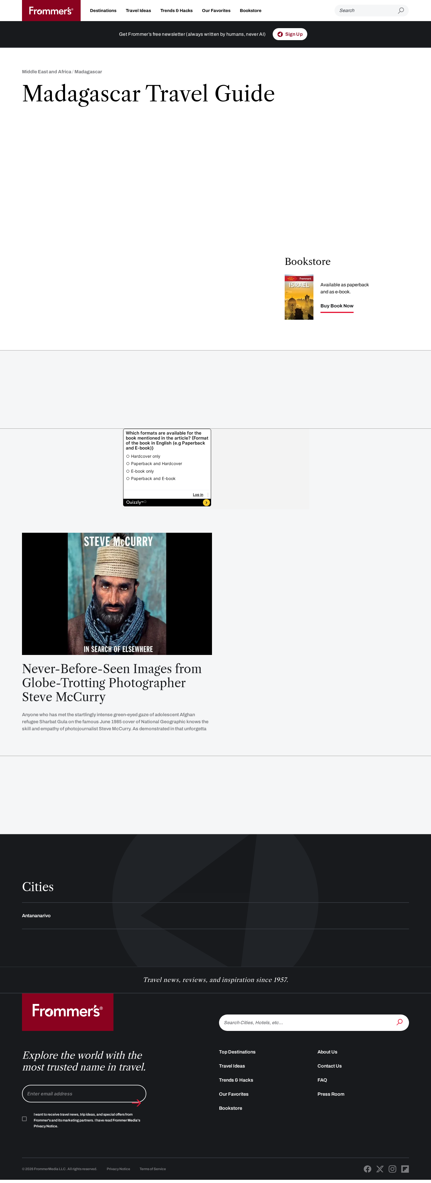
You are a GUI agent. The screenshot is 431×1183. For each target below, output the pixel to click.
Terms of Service (153, 1169)
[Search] (400, 1022)
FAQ (322, 1080)
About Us (327, 1051)
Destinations (103, 10)
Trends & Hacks (176, 10)
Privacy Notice (118, 1169)
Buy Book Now (337, 306)
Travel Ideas (138, 10)
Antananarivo (36, 915)
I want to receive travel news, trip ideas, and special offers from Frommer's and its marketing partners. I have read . (87, 1120)
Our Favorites (216, 10)
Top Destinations (237, 1051)
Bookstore (251, 10)
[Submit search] (403, 10)
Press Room (331, 1094)
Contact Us (330, 1065)
